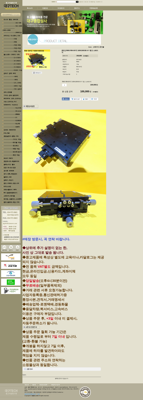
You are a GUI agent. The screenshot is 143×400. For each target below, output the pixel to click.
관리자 (99, 2)
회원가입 (92, 2)
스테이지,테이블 (98, 47)
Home (90, 47)
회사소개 (29, 8)
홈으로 (81, 2)
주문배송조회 (94, 8)
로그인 (86, 2)
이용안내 (45, 8)
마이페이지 (61, 8)
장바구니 (77, 8)
